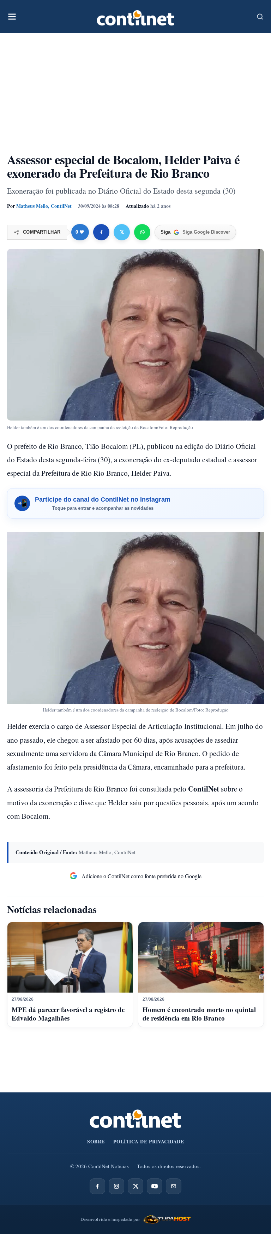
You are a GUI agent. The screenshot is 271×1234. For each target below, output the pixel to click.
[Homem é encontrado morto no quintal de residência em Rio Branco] (201, 957)
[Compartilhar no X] (122, 232)
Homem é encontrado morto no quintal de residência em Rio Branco (199, 1014)
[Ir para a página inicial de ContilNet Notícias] (135, 1119)
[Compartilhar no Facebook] (101, 232)
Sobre (96, 1141)
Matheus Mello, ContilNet (44, 206)
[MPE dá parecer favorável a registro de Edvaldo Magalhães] (70, 957)
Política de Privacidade (148, 1141)
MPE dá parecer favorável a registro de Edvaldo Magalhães (68, 1014)
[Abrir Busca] (260, 17)
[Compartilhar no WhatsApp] (142, 232)
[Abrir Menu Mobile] (12, 17)
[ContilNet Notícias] (135, 16)
